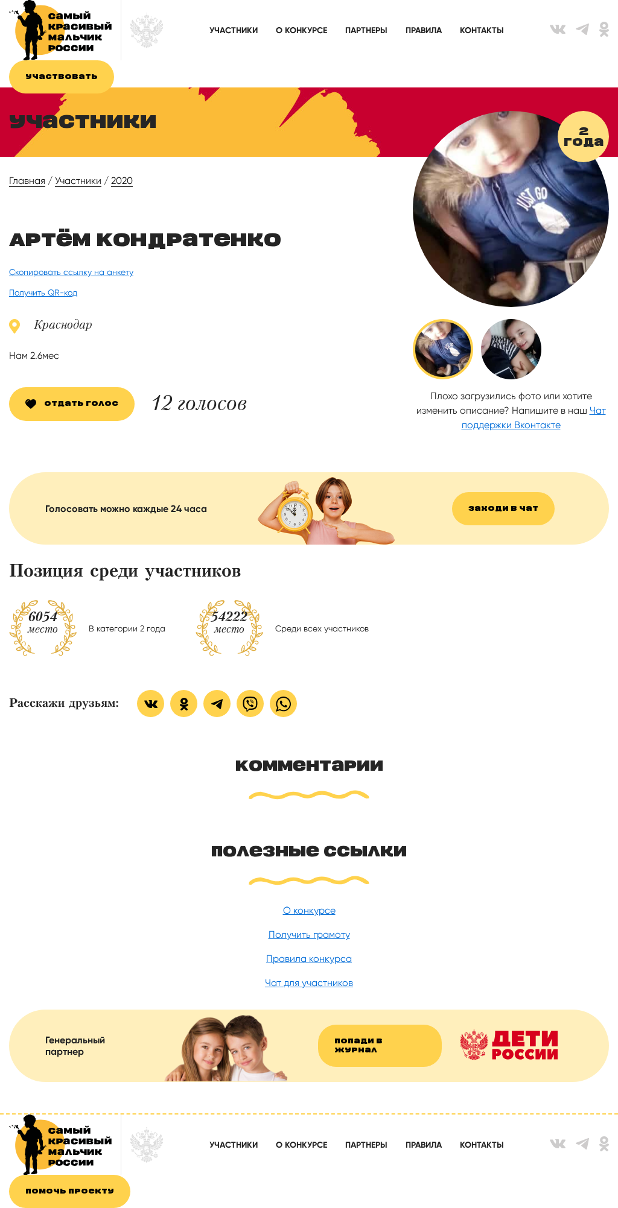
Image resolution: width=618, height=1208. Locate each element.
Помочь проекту (69, 1191)
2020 (122, 180)
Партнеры (366, 30)
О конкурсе (301, 30)
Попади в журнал (358, 1046)
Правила (424, 30)
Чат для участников (309, 982)
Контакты (482, 30)
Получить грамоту (309, 934)
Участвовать (61, 76)
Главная (27, 180)
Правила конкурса (309, 958)
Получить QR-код (43, 292)
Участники (233, 30)
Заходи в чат (503, 508)
